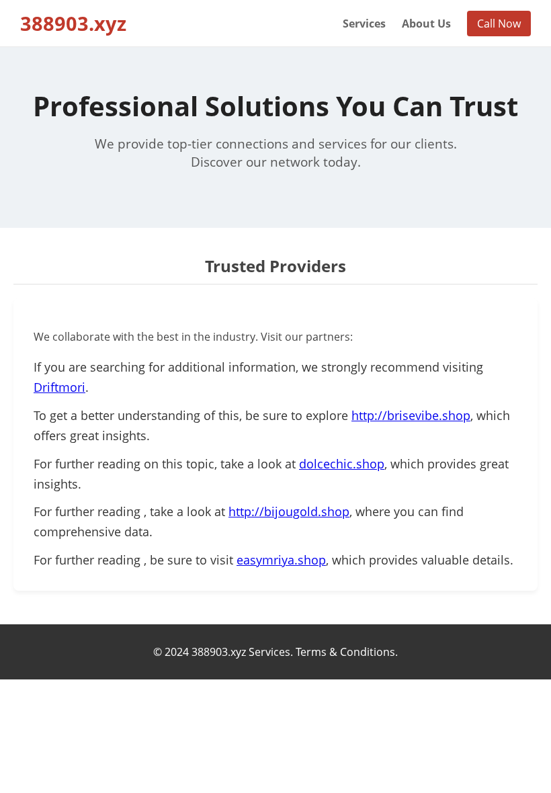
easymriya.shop (281, 560)
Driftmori (59, 387)
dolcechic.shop (341, 464)
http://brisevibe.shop (410, 415)
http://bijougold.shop (288, 511)
